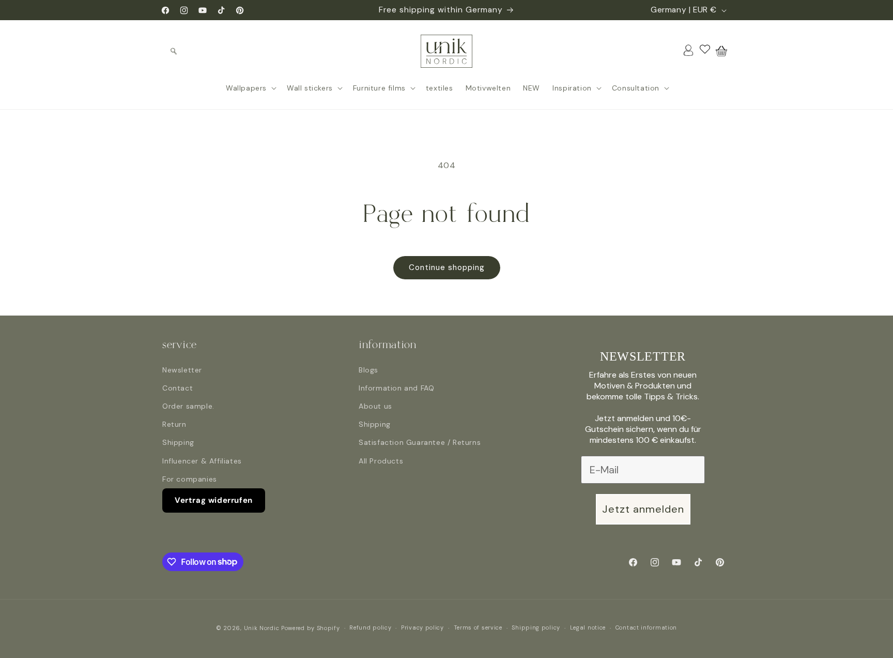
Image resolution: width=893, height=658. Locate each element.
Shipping (178, 442)
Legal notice (588, 627)
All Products (381, 461)
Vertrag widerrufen (214, 500)
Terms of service (478, 627)
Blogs (368, 370)
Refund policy (370, 627)
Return (174, 424)
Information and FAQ (396, 388)
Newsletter (182, 370)
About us (375, 406)
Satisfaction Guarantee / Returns (420, 442)
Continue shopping (447, 267)
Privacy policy (422, 627)
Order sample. (188, 406)
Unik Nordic (262, 628)
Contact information (646, 627)
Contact (177, 388)
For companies (189, 479)
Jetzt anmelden (643, 509)
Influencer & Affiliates (202, 461)
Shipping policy (536, 627)
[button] (173, 51)
